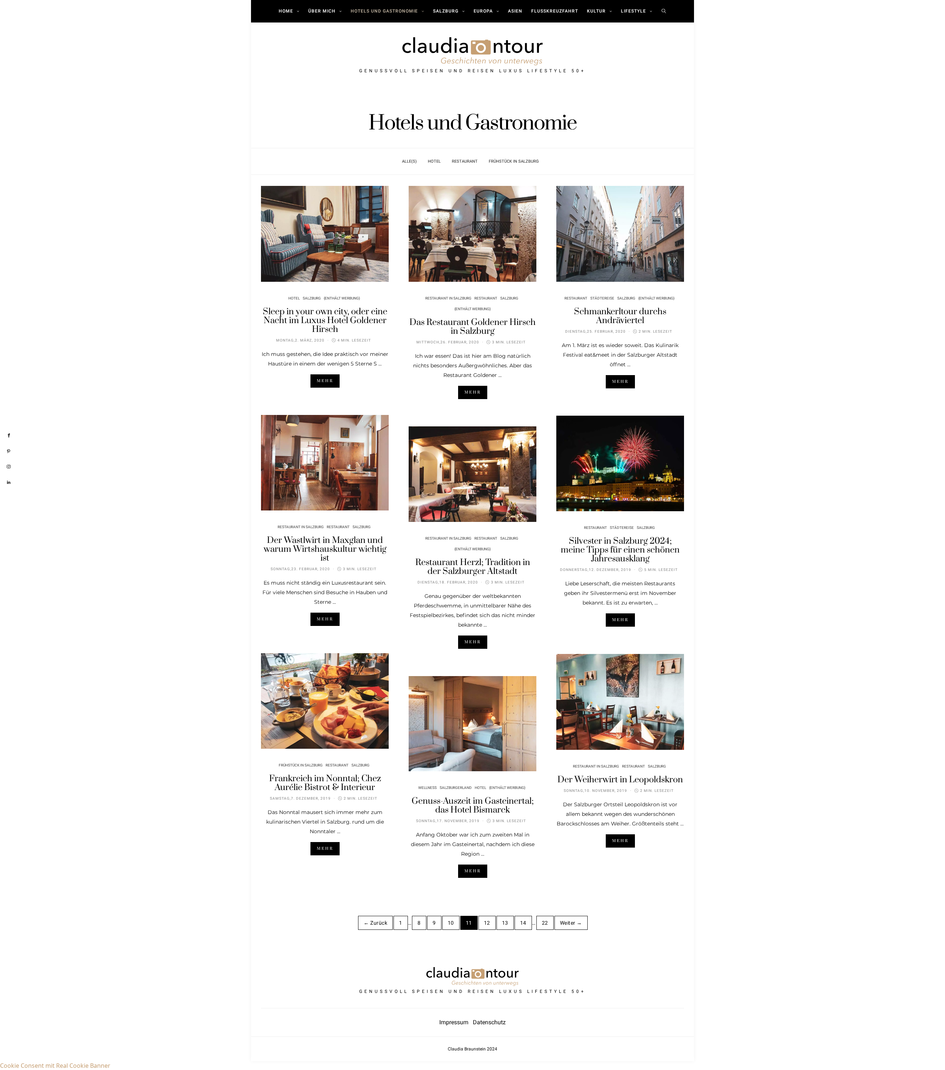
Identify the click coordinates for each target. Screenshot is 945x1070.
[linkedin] (8, 482)
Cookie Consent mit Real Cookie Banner (55, 1066)
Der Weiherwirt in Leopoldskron (620, 779)
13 (505, 923)
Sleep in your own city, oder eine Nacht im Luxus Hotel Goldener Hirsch (325, 320)
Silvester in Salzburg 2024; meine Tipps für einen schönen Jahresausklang (620, 550)
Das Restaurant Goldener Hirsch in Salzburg (472, 327)
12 (487, 923)
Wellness (427, 787)
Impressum (456, 1022)
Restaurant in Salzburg (448, 298)
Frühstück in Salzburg (514, 161)
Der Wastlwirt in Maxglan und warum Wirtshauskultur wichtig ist (325, 549)
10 (451, 923)
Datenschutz (489, 1022)
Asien (515, 11)
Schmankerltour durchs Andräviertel (620, 316)
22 (545, 923)
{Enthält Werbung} (342, 298)
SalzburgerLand (456, 787)
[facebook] (8, 435)
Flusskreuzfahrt (554, 11)
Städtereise (602, 298)
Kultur (596, 11)
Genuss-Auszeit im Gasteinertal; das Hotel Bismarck (473, 806)
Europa (483, 11)
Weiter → (571, 923)
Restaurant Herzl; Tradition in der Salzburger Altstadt (472, 567)
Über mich (322, 11)
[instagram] (8, 467)
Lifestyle (633, 11)
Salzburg (445, 11)
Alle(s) (409, 161)
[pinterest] (8, 451)
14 (523, 923)
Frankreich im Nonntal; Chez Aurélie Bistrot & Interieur (325, 783)
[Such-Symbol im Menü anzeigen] (664, 11)
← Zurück (375, 923)
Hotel (434, 161)
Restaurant (465, 161)
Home (286, 11)
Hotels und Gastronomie (384, 11)
